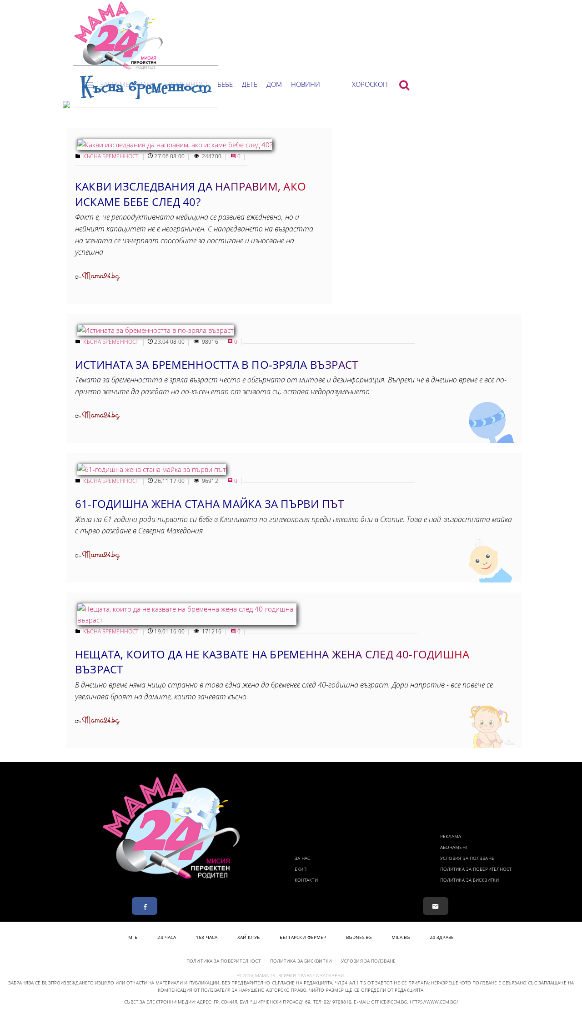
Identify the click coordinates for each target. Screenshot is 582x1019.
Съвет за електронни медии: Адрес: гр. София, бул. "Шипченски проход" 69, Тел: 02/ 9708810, (238, 1002)
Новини (305, 84)
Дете (249, 84)
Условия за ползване (467, 858)
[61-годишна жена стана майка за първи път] (151, 469)
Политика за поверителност (476, 869)
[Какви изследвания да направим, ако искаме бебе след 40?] (174, 144)
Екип (300, 869)
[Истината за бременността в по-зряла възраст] (155, 330)
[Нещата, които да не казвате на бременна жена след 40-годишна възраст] (186, 619)
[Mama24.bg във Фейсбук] (144, 906)
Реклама (451, 836)
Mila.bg (400, 937)
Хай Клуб (248, 937)
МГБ (132, 937)
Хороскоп (370, 84)
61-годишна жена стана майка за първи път (209, 503)
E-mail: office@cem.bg (380, 1002)
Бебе (225, 84)
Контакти (306, 880)
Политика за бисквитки (469, 880)
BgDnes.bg (358, 937)
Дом (274, 84)
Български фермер (303, 937)
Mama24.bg (100, 276)
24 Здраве (442, 937)
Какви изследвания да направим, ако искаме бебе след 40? (190, 194)
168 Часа (206, 937)
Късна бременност (111, 156)
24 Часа (166, 937)
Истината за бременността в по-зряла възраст (216, 364)
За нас (303, 858)
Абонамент (454, 847)
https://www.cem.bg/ (434, 1002)
